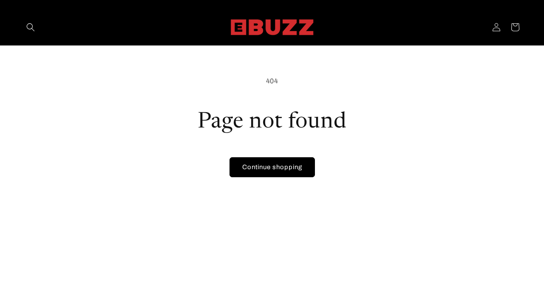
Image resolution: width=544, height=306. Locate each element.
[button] (30, 27)
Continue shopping (272, 167)
